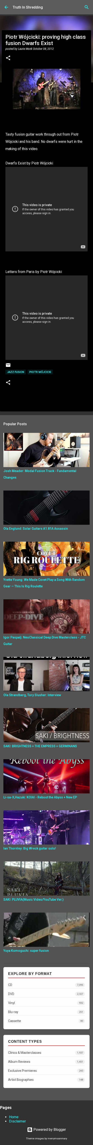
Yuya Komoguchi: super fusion (26, 950)
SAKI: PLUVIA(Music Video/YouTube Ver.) (33, 899)
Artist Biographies (45, 1079)
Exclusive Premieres (45, 1070)
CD (45, 985)
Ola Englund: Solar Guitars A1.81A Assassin (35, 528)
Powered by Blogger (49, 1129)
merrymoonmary (57, 1138)
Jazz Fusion (15, 371)
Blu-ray (45, 1012)
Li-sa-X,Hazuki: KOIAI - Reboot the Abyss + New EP (40, 797)
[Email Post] (8, 366)
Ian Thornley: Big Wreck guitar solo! (29, 848)
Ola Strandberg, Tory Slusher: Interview (32, 695)
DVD (45, 994)
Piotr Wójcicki (40, 371)
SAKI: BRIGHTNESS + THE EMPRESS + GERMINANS (40, 746)
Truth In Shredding (28, 7)
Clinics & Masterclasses (45, 1052)
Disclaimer (17, 1121)
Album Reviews (45, 1061)
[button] (8, 58)
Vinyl (45, 1003)
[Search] (86, 7)
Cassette (45, 1021)
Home (14, 1117)
